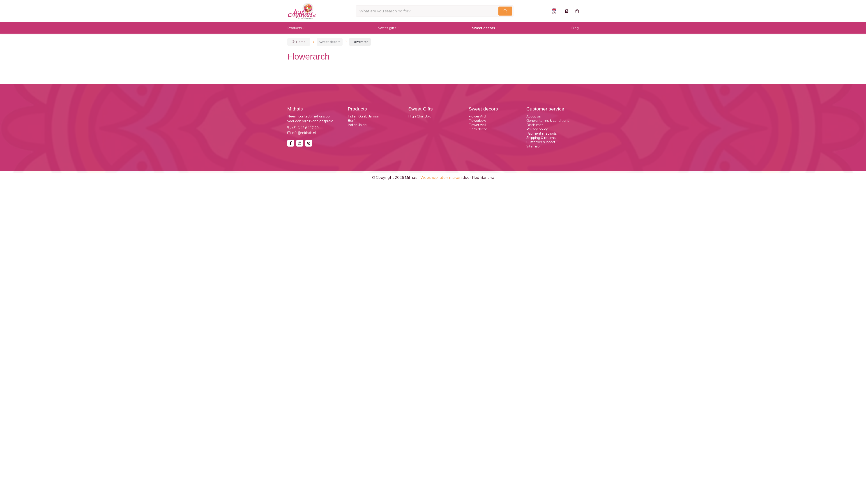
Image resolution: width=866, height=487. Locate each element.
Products (294, 28)
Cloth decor (478, 129)
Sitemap (533, 146)
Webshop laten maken (441, 177)
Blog (575, 28)
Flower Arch (478, 116)
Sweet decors (483, 28)
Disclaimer (534, 125)
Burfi (351, 121)
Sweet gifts (387, 28)
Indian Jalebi (357, 125)
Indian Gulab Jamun (363, 116)
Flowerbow (477, 121)
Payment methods (541, 133)
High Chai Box (419, 116)
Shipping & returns (540, 138)
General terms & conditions (547, 121)
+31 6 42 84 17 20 (305, 128)
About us (533, 116)
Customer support (540, 142)
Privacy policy (537, 129)
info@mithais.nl (304, 133)
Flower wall (477, 125)
